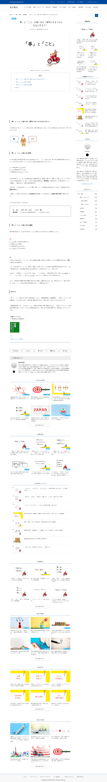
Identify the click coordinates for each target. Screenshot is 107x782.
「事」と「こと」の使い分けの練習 (23, 84)
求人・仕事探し (72, 7)
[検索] (96, 15)
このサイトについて (93, 2)
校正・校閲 (87, 194)
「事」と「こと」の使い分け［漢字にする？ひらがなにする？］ (30, 79)
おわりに (17, 87)
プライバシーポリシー (45, 776)
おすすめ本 (88, 7)
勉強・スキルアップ (38, 7)
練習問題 (81, 7)
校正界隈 (95, 7)
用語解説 (55, 7)
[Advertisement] (40, 105)
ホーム (53, 2)
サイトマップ (61, 2)
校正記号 (48, 7)
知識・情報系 (89, 201)
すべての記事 (27, 7)
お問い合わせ (71, 2)
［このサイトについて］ (87, 183)
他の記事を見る (40, 425)
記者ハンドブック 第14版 (17, 339)
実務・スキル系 (89, 204)
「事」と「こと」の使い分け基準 (23, 82)
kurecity (21, 362)
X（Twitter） (81, 2)
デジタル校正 (62, 7)
